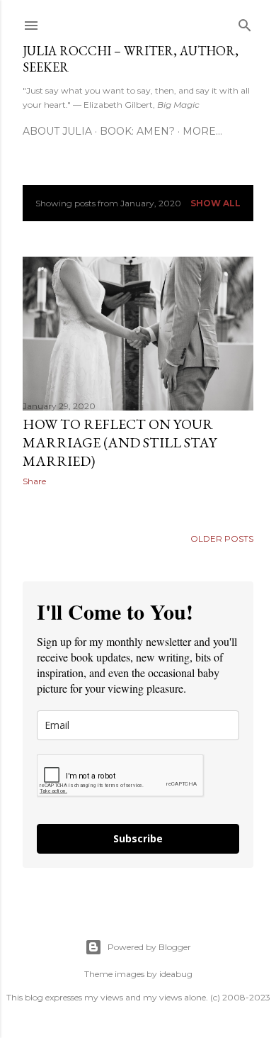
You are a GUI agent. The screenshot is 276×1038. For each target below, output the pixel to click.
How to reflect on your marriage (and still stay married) (120, 442)
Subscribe (138, 838)
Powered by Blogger (149, 947)
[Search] (244, 22)
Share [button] (34, 481)
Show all (215, 203)
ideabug (175, 974)
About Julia (57, 131)
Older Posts (221, 538)
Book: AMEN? (137, 131)
